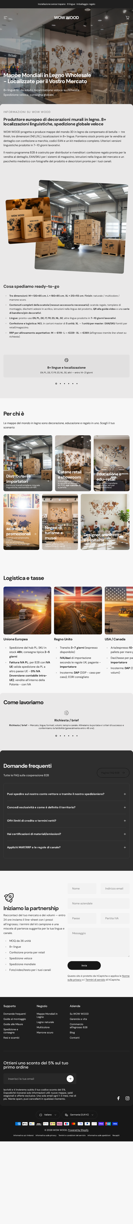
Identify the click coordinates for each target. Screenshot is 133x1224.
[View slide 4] (68, 384)
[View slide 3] (64, 384)
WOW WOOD (66, 17)
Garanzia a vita (78, 1019)
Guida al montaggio (14, 1019)
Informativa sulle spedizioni (99, 1135)
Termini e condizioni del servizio (72, 1135)
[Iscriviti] (70, 1078)
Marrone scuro (45, 1032)
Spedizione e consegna (10, 1031)
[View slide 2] (60, 384)
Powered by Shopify (78, 1130)
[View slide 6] (77, 384)
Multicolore (43, 1027)
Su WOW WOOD (79, 1013)
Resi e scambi (11, 1037)
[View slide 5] (73, 384)
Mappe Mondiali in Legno (47, 1015)
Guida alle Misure (13, 1024)
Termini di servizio (95, 979)
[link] (27, 610)
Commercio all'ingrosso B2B (78, 1026)
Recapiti (116, 1135)
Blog (72, 1032)
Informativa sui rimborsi (24, 1135)
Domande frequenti (14, 1013)
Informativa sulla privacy (46, 1135)
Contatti (74, 1037)
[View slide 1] (56, 384)
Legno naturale (45, 1022)
